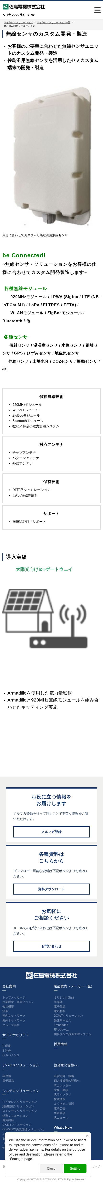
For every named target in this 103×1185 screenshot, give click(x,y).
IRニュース (61, 1117)
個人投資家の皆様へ (67, 1080)
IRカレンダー (62, 1085)
